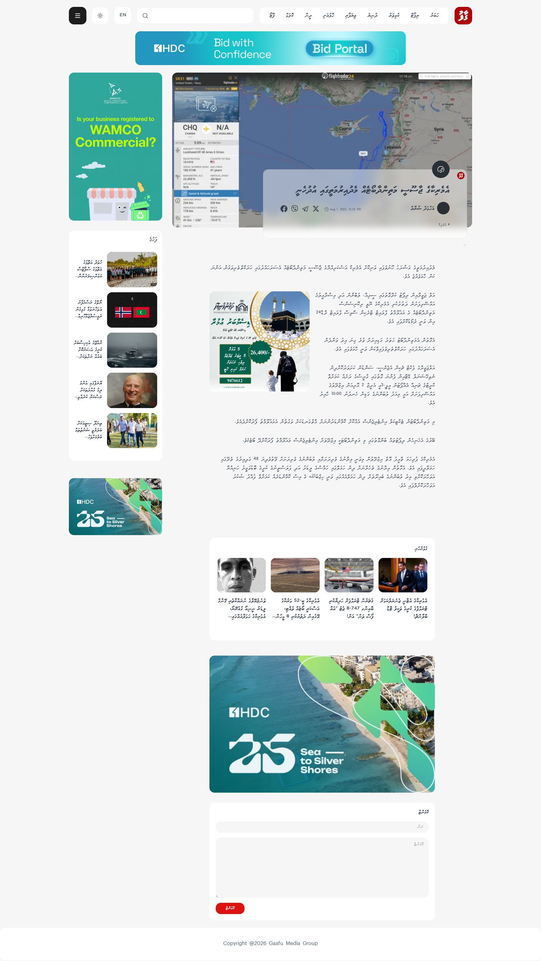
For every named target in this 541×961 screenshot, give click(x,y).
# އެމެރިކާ (444, 224)
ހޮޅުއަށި (328, 15)
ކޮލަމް (290, 15)
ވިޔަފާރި (350, 15)
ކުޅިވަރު (394, 15)
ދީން (308, 15)
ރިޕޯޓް (415, 15)
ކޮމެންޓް (230, 908)
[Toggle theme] (100, 15)
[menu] (77, 15)
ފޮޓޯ (272, 15)
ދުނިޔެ (373, 15)
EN (123, 15)
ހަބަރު (434, 15)
